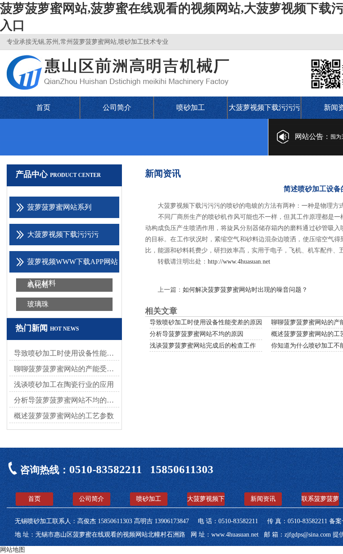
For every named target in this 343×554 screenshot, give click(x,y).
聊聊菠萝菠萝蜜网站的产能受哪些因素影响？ (66, 369)
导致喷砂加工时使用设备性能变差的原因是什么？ (218, 322)
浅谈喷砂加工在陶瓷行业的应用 (64, 384)
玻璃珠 (38, 304)
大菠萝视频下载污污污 (264, 107)
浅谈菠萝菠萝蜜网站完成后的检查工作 (203, 345)
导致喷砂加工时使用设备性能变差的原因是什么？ (66, 353)
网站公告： (312, 136)
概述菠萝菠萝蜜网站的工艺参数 (64, 416)
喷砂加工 (190, 107)
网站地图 (12, 549)
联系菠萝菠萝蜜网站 (320, 500)
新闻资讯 (263, 498)
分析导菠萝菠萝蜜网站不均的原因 (66, 400)
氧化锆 (38, 285)
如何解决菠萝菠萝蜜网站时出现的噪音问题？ (245, 289)
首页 (43, 107)
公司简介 (117, 107)
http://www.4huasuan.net (239, 261)
